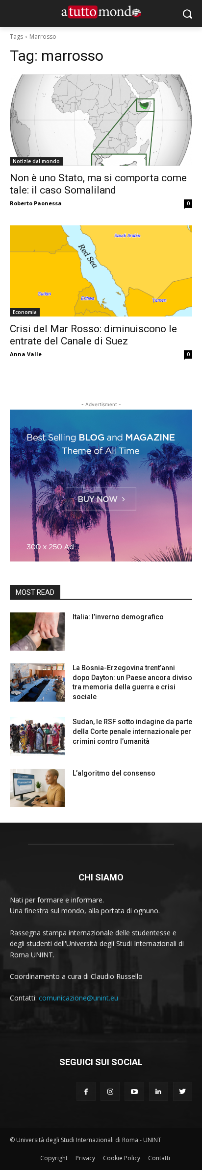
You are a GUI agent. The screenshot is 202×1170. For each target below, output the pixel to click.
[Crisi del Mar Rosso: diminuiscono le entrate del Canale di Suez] (101, 271)
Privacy (85, 1158)
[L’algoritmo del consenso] (37, 788)
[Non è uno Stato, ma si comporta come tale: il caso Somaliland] (101, 120)
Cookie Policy (121, 1158)
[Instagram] (110, 1091)
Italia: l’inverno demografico (118, 617)
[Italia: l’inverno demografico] (37, 631)
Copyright (54, 1158)
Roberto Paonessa (36, 203)
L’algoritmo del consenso (114, 773)
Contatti (159, 1158)
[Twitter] (182, 1091)
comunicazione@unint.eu (78, 997)
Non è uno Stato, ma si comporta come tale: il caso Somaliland (98, 184)
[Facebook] (86, 1091)
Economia (25, 312)
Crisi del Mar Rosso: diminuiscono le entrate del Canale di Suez (93, 335)
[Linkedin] (158, 1091)
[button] (187, 13)
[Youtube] (134, 1091)
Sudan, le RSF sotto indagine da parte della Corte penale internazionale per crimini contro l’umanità (132, 731)
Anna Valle (26, 354)
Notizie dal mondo (36, 161)
